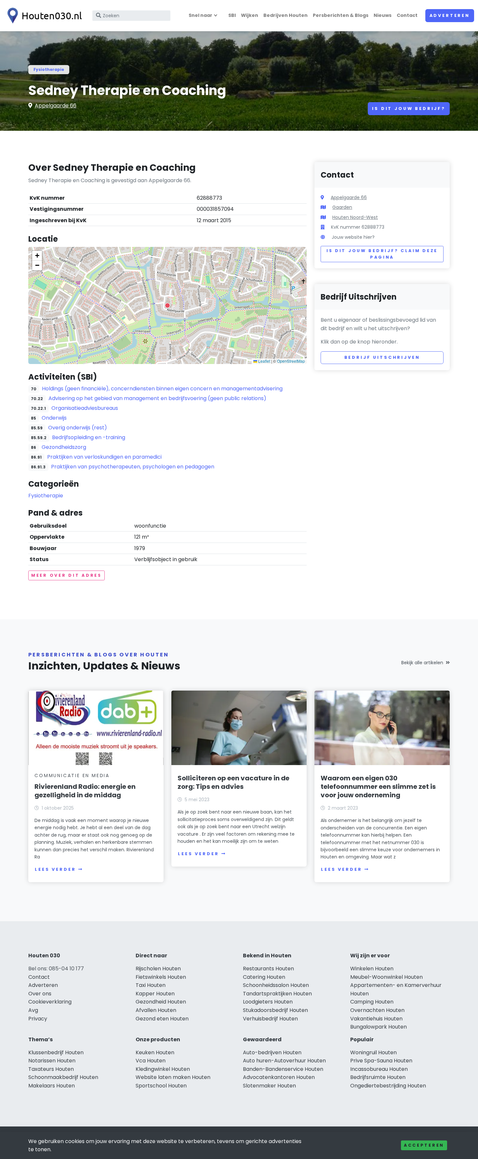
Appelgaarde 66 (55, 105)
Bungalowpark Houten (378, 1027)
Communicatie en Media (72, 775)
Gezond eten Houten (162, 1018)
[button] (167, 305)
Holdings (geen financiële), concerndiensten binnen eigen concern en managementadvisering (162, 388)
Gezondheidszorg (64, 447)
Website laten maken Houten (173, 1077)
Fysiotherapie (48, 69)
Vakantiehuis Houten (376, 1018)
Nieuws (383, 15)
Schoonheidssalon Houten (276, 985)
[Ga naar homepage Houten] (43, 15)
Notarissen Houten (51, 1060)
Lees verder (55, 869)
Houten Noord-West (355, 217)
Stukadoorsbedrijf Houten (275, 1010)
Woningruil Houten (373, 1052)
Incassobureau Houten (379, 1069)
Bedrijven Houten (285, 15)
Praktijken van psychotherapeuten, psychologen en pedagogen (132, 466)
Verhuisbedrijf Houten (270, 1018)
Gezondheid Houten (161, 1001)
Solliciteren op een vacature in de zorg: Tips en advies (233, 782)
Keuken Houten (155, 1052)
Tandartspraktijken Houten (277, 993)
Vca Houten (151, 1060)
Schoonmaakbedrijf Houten (63, 1077)
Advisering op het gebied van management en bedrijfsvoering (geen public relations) (157, 398)
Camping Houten (371, 1001)
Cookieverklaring (50, 1001)
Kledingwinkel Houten (163, 1069)
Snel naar (200, 15)
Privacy (37, 1018)
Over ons (39, 993)
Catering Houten (264, 977)
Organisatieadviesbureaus (84, 408)
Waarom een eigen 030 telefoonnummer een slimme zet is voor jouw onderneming (378, 787)
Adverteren (450, 15)
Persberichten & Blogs (340, 15)
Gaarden (342, 207)
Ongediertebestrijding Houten (388, 1085)
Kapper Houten (155, 993)
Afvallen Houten (156, 1010)
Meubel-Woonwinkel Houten (386, 977)
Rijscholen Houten (158, 968)
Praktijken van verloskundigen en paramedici (104, 457)
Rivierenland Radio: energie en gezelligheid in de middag (85, 791)
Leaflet (263, 361)
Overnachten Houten (377, 1010)
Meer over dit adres (66, 575)
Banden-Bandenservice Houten (283, 1069)
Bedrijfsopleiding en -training (88, 437)
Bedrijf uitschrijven (382, 357)
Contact (407, 15)
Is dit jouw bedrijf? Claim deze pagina (382, 254)
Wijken (249, 15)
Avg (33, 1010)
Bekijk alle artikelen (422, 662)
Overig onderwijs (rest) (77, 427)
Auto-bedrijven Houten (272, 1052)
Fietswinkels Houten (161, 977)
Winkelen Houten (371, 968)
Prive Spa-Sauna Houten (381, 1060)
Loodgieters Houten (268, 1001)
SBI (232, 15)
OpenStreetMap (291, 361)
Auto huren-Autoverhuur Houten (284, 1060)
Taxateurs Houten (51, 1069)
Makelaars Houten (51, 1085)
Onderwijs (54, 418)
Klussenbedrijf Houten (56, 1052)
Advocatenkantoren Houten (279, 1077)
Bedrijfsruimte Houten (377, 1077)
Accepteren (424, 1145)
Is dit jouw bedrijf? (408, 108)
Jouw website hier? (353, 237)
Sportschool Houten (161, 1085)
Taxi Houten (151, 985)
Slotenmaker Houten (269, 1085)
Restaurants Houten (268, 968)
